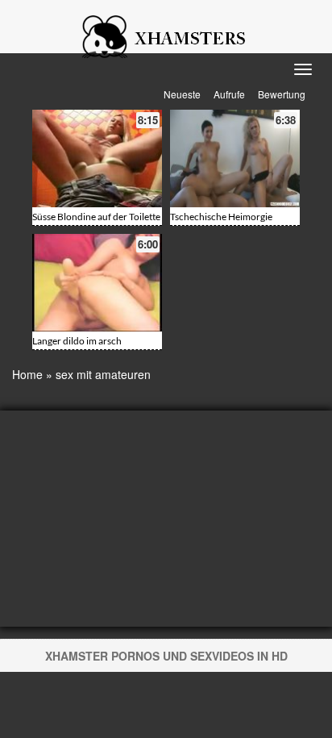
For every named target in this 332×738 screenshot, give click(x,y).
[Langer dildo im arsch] (97, 282)
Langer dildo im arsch (77, 341)
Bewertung (281, 94)
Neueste (182, 94)
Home (27, 374)
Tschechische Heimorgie (221, 217)
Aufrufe (229, 94)
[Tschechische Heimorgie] (235, 158)
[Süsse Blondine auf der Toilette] (97, 158)
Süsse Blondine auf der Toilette (96, 217)
